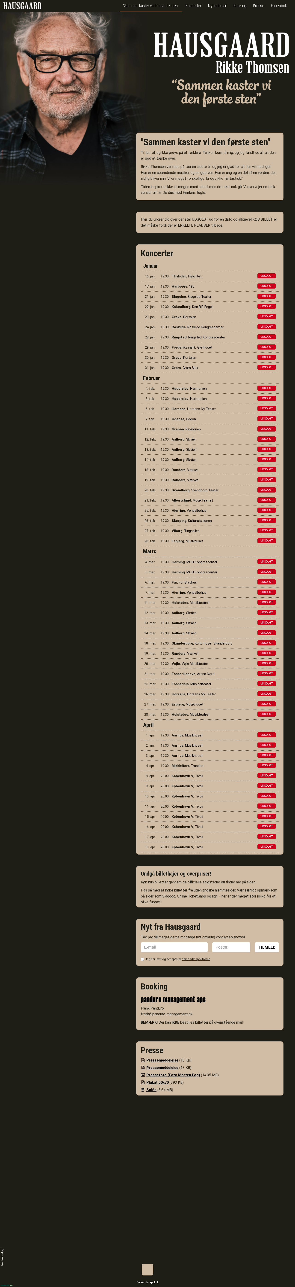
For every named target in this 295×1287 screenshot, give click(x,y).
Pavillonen (193, 429)
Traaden (197, 766)
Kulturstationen (200, 521)
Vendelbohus (196, 510)
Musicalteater (200, 684)
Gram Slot (190, 368)
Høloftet (194, 276)
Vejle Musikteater (195, 664)
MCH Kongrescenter (201, 562)
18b (192, 286)
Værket (192, 470)
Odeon (191, 419)
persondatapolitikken (196, 959)
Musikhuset (194, 541)
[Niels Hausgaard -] (22, 5)
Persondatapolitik (148, 1282)
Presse (258, 5)
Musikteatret (199, 603)
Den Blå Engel (202, 307)
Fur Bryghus (188, 582)
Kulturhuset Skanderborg (214, 643)
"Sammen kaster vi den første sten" (151, 5)
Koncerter (193, 5)
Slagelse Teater (199, 297)
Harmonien (198, 388)
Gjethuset (204, 347)
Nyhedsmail (217, 5)
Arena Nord (205, 674)
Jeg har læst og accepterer (177, 959)
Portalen (189, 317)
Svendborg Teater (204, 490)
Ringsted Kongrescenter (206, 337)
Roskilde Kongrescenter (205, 327)
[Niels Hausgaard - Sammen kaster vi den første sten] (221, 72)
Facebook (279, 5)
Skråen (191, 439)
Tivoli (199, 776)
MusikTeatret (203, 500)
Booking (239, 5)
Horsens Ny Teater (201, 409)
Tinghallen (192, 531)
